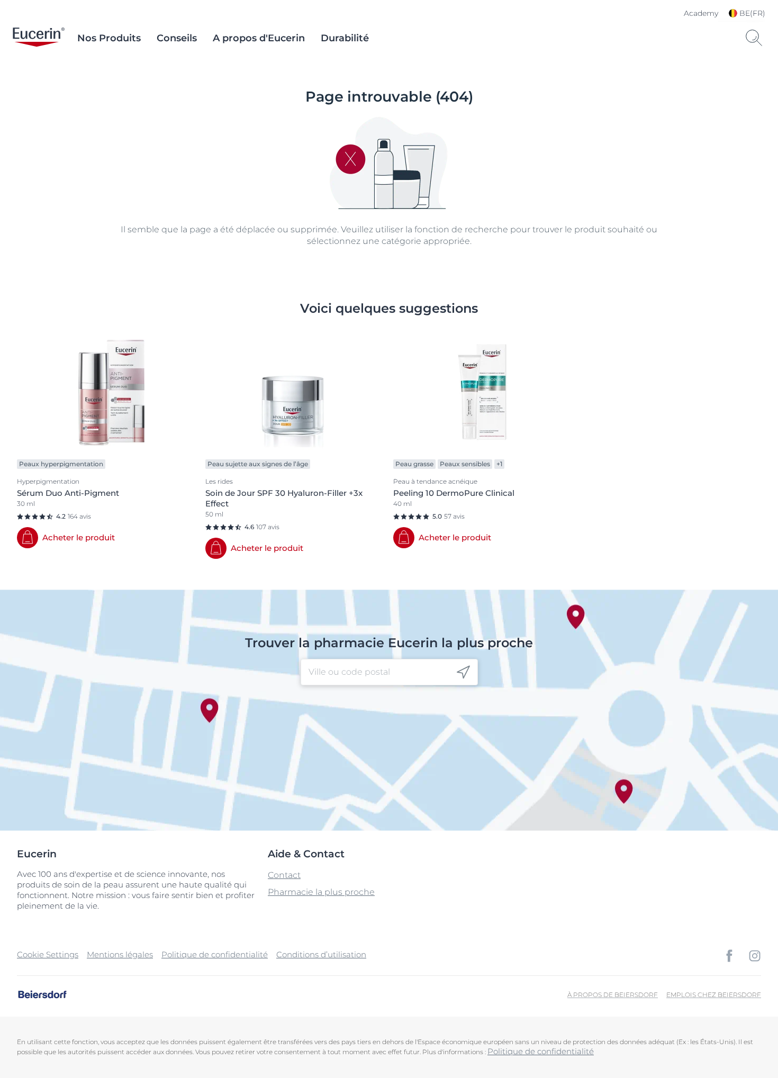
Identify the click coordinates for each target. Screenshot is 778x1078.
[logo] (39, 38)
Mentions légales (120, 954)
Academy (701, 13)
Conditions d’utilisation (321, 954)
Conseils (177, 38)
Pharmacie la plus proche (321, 892)
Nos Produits (109, 38)
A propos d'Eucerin (259, 38)
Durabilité (345, 38)
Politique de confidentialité (214, 954)
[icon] (463, 672)
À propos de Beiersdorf (612, 995)
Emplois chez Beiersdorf (713, 995)
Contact (284, 875)
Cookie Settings (47, 954)
